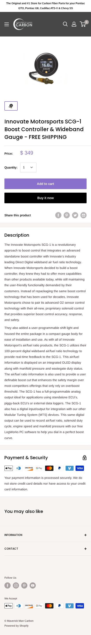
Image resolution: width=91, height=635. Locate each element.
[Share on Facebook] (58, 215)
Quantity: (10, 167)
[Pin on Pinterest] (67, 215)
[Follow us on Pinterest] (24, 585)
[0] (83, 24)
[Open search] (65, 24)
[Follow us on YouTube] (33, 585)
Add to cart (45, 184)
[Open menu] (6, 24)
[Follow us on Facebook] (7, 585)
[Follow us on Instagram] (16, 585)
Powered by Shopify (16, 625)
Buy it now (45, 198)
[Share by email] (83, 215)
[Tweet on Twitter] (75, 215)
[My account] (74, 24)
